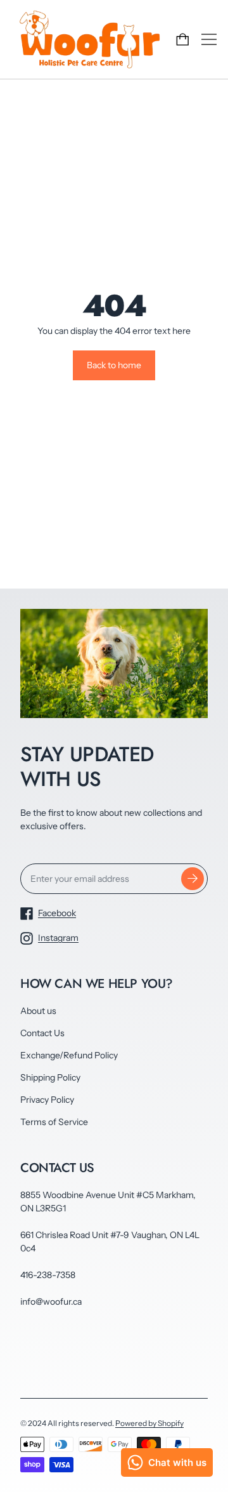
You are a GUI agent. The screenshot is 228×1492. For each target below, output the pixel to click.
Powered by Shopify (149, 1423)
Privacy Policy (47, 1099)
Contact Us (42, 1033)
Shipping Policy (50, 1077)
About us (38, 1010)
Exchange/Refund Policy (69, 1055)
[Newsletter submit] (192, 878)
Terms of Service (54, 1122)
